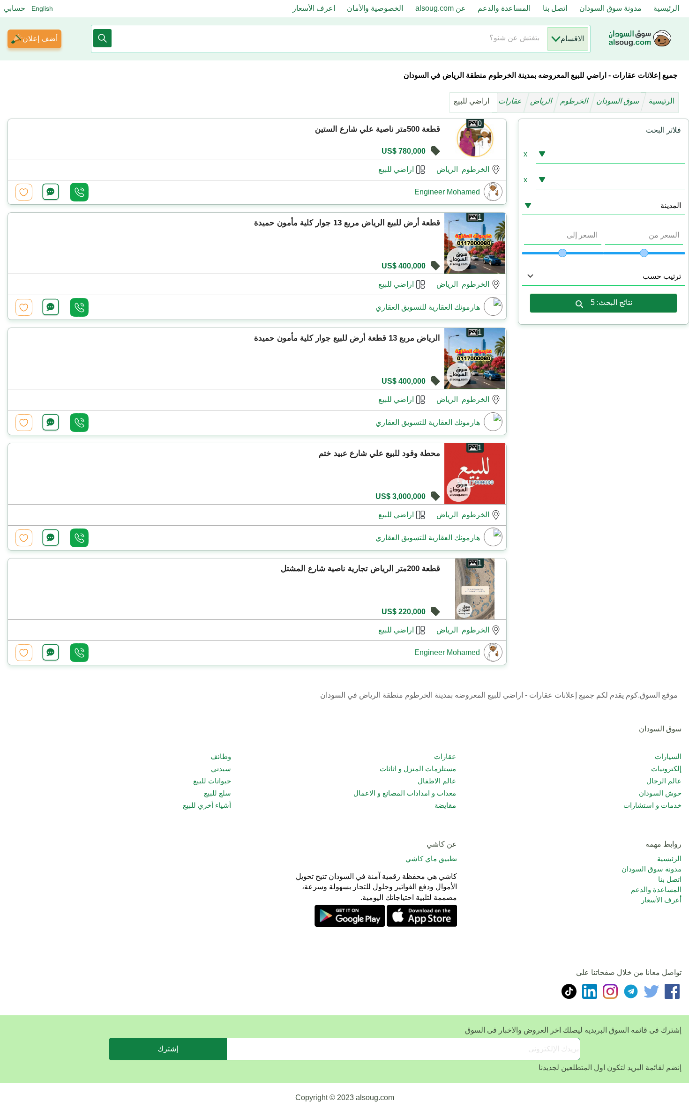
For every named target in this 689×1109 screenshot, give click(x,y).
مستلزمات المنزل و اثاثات (418, 769)
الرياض (542, 101)
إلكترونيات (666, 769)
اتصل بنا (555, 8)
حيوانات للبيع (212, 781)
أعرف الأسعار (661, 900)
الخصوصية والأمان (375, 8)
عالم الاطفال (437, 781)
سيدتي (221, 769)
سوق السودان (618, 101)
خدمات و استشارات (652, 805)
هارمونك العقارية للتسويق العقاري (427, 307)
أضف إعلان (40, 39)
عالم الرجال (664, 781)
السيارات (668, 756)
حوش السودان (660, 793)
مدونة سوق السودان (610, 8)
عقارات (511, 101)
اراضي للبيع (396, 169)
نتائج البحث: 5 (611, 302)
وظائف (220, 756)
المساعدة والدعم (504, 8)
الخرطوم (575, 101)
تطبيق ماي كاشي (431, 859)
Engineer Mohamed (447, 192)
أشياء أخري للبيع (207, 805)
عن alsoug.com (440, 8)
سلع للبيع (217, 793)
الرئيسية (666, 8)
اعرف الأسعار (313, 8)
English (42, 8)
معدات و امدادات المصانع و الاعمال (404, 793)
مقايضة (445, 805)
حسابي (14, 8)
